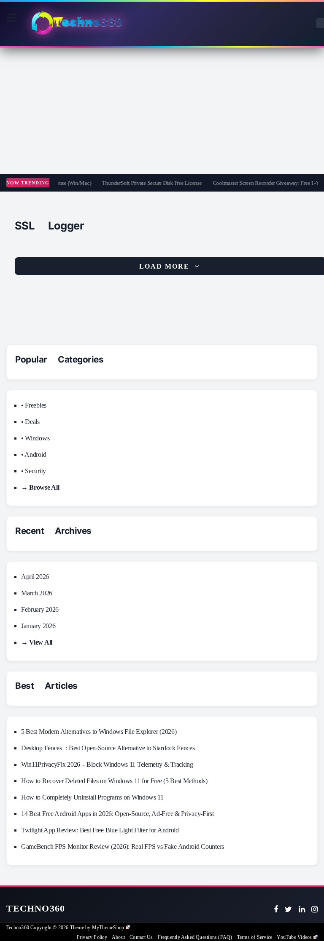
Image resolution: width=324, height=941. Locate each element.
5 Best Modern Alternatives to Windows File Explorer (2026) (98, 731)
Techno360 (35, 908)
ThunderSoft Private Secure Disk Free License (145, 183)
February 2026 (40, 609)
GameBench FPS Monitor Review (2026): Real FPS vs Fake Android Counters (122, 846)
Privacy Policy (92, 937)
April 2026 (35, 576)
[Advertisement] (162, 111)
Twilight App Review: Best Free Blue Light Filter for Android (100, 830)
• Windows (35, 438)
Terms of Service (254, 937)
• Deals (30, 421)
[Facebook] (276, 909)
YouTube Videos (294, 937)
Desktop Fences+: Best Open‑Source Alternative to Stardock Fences (108, 748)
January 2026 (38, 625)
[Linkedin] (302, 909)
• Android (33, 454)
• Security (33, 470)
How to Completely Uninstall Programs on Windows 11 (92, 797)
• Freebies (33, 405)
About (118, 937)
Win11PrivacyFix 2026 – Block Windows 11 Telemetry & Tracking (107, 764)
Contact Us (141, 937)
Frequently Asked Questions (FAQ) (195, 937)
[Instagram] (314, 909)
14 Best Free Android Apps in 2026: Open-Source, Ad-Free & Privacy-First (117, 813)
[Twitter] (288, 909)
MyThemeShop (108, 927)
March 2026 (36, 593)
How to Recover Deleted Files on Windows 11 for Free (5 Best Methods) (114, 780)
